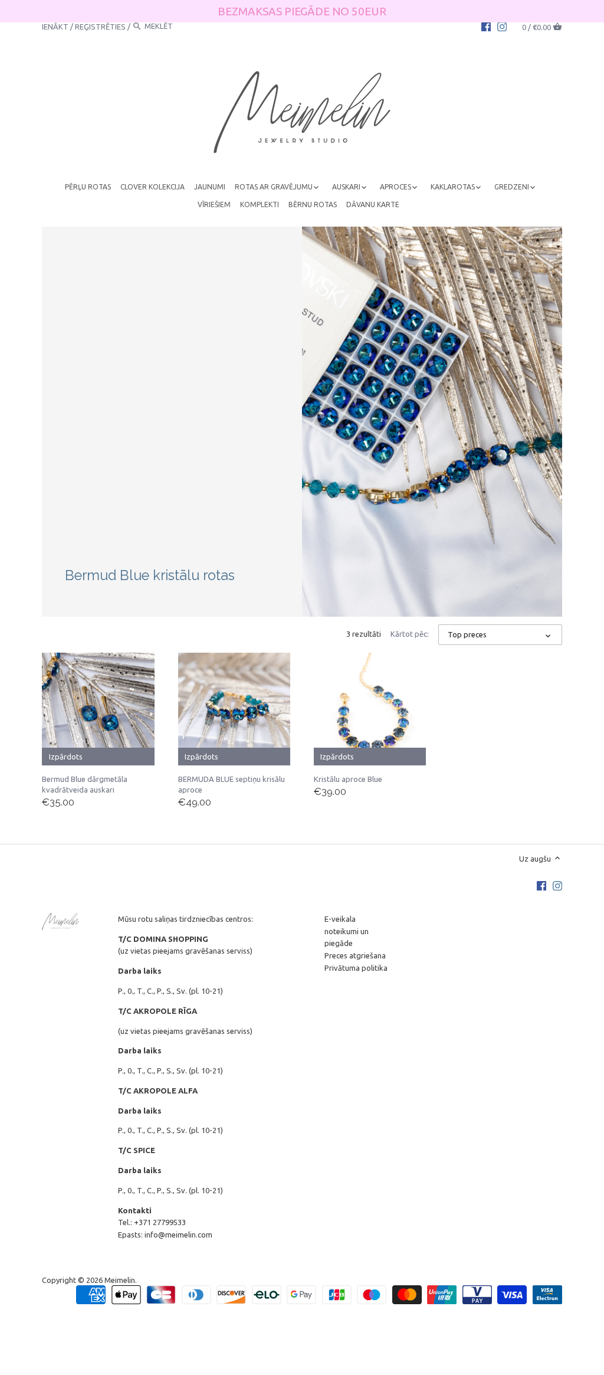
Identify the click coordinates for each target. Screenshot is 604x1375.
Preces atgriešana (355, 955)
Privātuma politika (356, 968)
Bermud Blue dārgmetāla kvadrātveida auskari (84, 784)
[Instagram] (502, 26)
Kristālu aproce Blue (348, 779)
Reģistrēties (100, 26)
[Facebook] (486, 26)
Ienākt (55, 26)
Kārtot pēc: (409, 634)
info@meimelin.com (178, 1234)
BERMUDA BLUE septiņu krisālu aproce (231, 784)
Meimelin (119, 1280)
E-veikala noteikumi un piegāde (346, 931)
